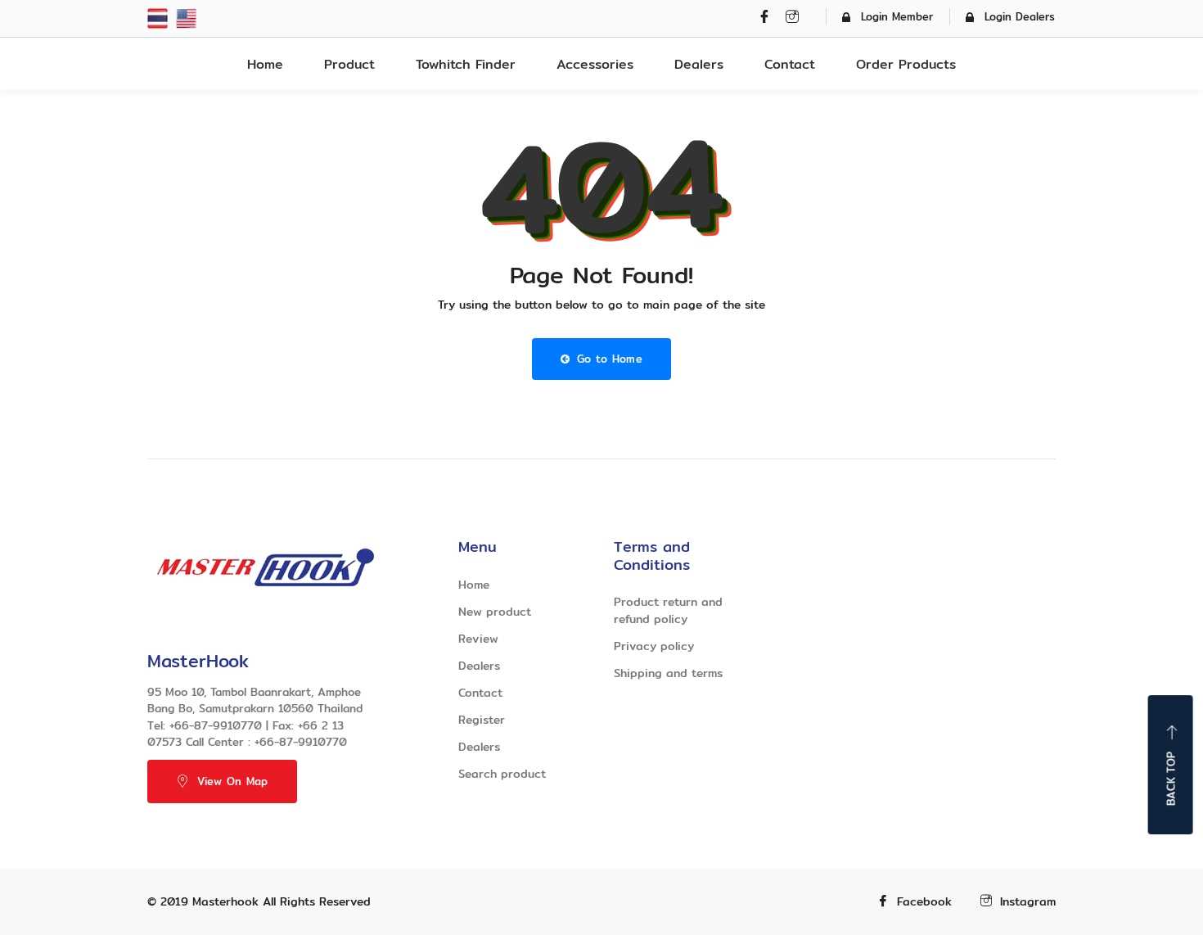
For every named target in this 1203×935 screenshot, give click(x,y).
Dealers (698, 64)
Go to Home (607, 358)
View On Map (232, 781)
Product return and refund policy (668, 610)
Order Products (906, 64)
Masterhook (225, 901)
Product (349, 64)
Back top (1171, 779)
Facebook (924, 901)
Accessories (594, 64)
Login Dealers (1019, 16)
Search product (502, 774)
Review (478, 639)
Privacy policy (654, 646)
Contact (789, 64)
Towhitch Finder (466, 64)
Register (481, 720)
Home (265, 64)
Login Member (897, 16)
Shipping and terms (668, 673)
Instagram (1028, 901)
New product (494, 612)
